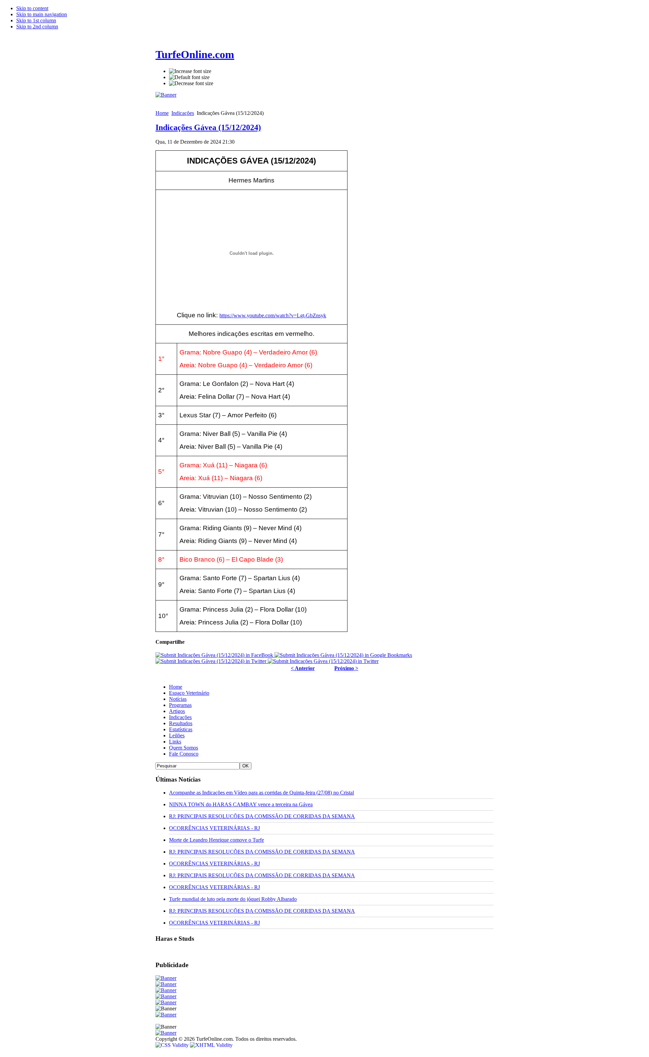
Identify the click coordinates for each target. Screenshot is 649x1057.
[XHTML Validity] (211, 1045)
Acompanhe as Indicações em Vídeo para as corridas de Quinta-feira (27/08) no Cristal (261, 792)
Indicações (182, 113)
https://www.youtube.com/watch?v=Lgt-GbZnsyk (272, 315)
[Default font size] (189, 77)
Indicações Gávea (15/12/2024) (208, 127)
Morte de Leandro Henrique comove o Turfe (216, 840)
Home (162, 113)
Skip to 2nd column (37, 26)
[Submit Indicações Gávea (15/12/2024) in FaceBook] (214, 655)
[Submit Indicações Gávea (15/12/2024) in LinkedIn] (323, 661)
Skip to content (32, 8)
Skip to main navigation (41, 14)
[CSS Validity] (172, 1045)
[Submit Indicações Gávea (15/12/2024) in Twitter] (211, 661)
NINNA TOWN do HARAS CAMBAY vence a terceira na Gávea (241, 804)
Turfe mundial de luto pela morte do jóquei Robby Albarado (233, 899)
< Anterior (303, 668)
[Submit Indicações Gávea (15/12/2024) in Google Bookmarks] (343, 655)
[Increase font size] (190, 71)
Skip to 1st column (36, 20)
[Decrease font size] (191, 83)
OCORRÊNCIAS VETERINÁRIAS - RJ (214, 828)
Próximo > (346, 668)
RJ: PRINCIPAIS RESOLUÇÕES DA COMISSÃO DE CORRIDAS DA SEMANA (262, 816)
